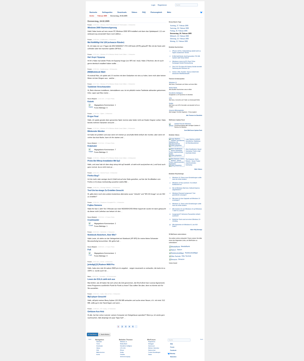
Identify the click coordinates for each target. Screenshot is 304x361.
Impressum (151, 346)
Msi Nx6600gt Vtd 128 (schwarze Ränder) (106, 42)
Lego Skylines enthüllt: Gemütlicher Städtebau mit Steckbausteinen (193, 141)
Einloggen (151, 343)
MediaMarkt (185, 246)
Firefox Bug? (93, 176)
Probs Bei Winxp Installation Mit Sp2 (104, 161)
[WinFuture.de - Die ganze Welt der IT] (107, 6)
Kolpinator (92, 146)
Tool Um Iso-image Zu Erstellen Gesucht (106, 190)
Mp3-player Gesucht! (97, 297)
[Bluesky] (201, 12)
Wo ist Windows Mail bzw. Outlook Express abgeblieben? (186, 189)
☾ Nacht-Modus (104, 334)
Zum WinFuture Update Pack (193, 130)
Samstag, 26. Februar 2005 (179, 28)
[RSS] (194, 12)
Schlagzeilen (107, 12)
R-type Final (93, 116)
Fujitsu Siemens (95, 205)
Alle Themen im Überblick (194, 115)
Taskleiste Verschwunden (99, 87)
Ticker (98, 343)
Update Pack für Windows (182, 124)
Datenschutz (152, 350)
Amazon (181, 259)
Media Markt (173, 88)
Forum (172, 347)
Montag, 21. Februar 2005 (179, 41)
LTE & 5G (123, 348)
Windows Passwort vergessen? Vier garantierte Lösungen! (183, 194)
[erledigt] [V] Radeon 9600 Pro (101, 264)
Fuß (89, 250)
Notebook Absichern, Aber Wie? (102, 235)
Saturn (179, 250)
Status (150, 354)
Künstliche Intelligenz (176, 93)
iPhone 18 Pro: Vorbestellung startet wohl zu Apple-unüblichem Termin (186, 51)
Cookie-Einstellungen (154, 352)
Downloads (122, 12)
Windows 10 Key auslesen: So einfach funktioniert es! (184, 183)
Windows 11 (173, 82)
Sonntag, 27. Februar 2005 (179, 25)
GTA (170, 98)
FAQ (144, 12)
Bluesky (172, 353)
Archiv (98, 354)
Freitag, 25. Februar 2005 (178, 31)
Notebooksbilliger (191, 253)
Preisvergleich (156, 12)
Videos (134, 12)
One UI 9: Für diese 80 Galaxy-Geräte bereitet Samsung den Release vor (187, 67)
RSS (171, 344)
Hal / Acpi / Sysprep (96, 57)
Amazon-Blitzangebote (176, 110)
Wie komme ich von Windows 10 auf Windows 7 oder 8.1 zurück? (187, 209)
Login (153, 5)
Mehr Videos (198, 169)
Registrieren (162, 5)
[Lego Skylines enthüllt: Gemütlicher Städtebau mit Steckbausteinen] (176, 142)
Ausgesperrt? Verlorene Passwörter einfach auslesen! (186, 215)
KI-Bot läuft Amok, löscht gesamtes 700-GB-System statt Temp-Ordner (186, 57)
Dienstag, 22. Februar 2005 (179, 39)
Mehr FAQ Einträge (196, 229)
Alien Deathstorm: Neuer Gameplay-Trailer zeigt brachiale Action (194, 151)
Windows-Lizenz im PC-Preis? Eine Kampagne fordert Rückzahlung (183, 62)
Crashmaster (93, 220)
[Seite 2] (136, 326)
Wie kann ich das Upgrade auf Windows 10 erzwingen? (186, 199)
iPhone (122, 350)
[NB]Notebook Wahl (96, 72)
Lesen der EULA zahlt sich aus (101, 279)
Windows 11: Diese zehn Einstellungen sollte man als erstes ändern (186, 204)
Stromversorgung (125, 356)
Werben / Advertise (153, 348)
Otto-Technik (186, 256)
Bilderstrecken (100, 352)
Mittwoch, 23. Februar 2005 (179, 36)
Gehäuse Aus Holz (96, 312)
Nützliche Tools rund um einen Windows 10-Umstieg (186, 220)
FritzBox (122, 354)
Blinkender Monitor (96, 131)
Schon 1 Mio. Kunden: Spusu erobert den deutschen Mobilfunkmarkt (185, 72)
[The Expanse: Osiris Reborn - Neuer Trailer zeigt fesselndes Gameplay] (176, 162)
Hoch (89, 339)
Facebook (173, 350)
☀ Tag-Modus (92, 334)
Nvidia (171, 103)
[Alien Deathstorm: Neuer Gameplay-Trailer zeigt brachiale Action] (176, 152)
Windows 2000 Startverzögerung (102, 28)
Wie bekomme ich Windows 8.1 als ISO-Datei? (185, 225)
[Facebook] (197, 12)
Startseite (93, 12)
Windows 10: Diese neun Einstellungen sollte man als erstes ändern (187, 178)
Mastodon (173, 356)
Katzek (91, 101)
